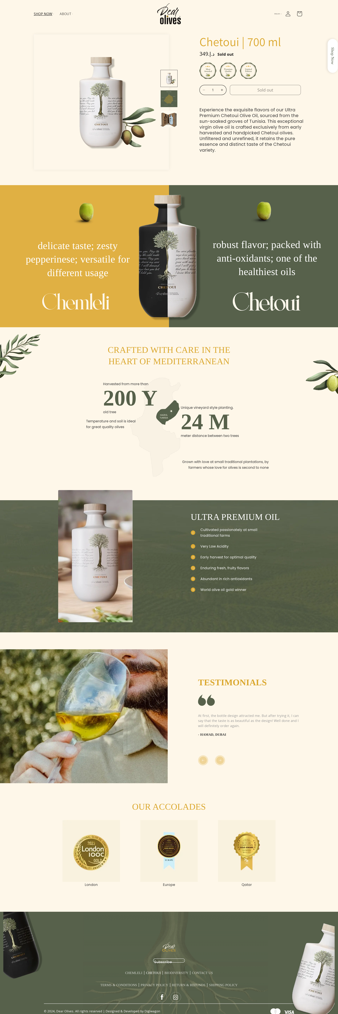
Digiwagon (152, 1011)
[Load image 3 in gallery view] (169, 119)
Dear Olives (64, 1011)
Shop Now (332, 56)
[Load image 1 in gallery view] (169, 78)
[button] (44, 14)
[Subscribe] (183, 961)
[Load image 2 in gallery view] (169, 98)
